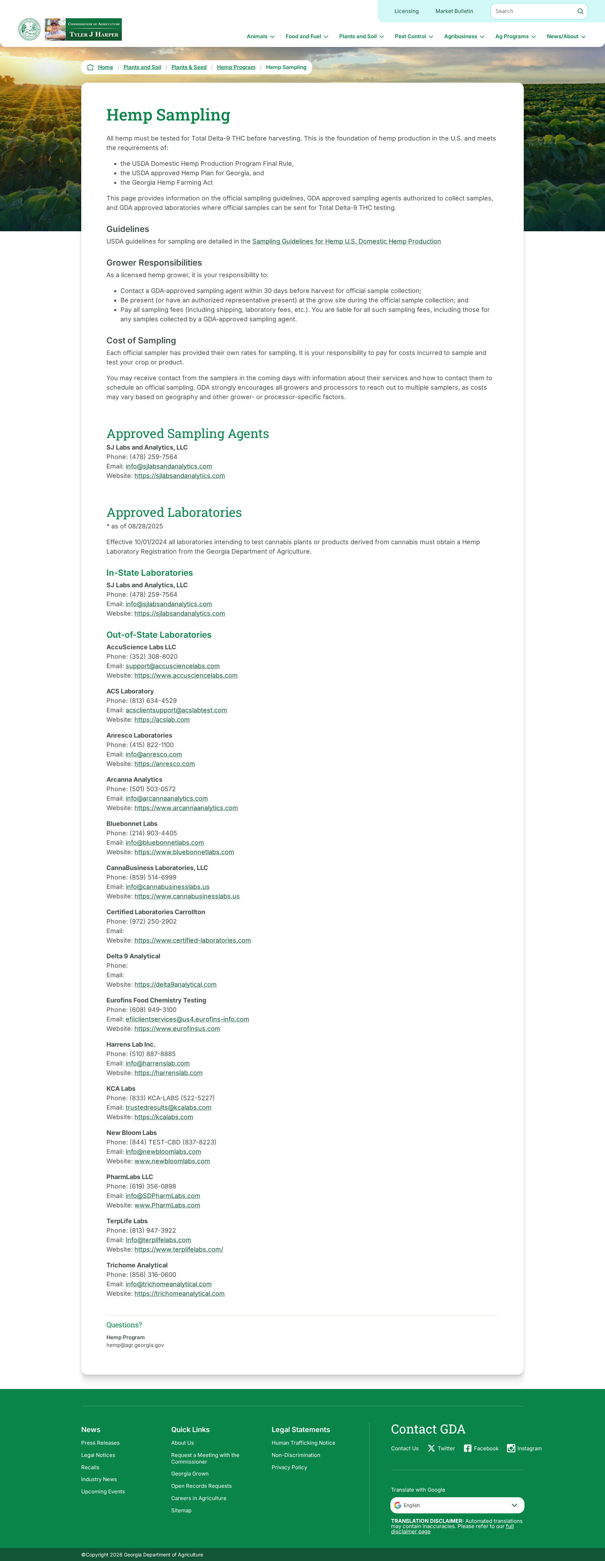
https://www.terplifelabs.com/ (178, 1249)
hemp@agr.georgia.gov (135, 1345)
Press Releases (100, 1442)
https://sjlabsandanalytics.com (179, 475)
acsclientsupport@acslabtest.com (176, 710)
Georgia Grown (190, 1473)
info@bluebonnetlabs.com (165, 842)
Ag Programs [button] (512, 36)
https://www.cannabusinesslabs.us (187, 896)
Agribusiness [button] (460, 36)
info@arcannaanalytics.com (167, 798)
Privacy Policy (289, 1467)
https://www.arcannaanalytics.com (186, 808)
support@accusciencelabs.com (173, 666)
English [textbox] (412, 1505)
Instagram (529, 1448)
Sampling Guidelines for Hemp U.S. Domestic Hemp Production (346, 241)
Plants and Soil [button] (358, 36)
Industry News (99, 1479)
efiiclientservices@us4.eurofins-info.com (187, 1019)
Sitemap (181, 1510)
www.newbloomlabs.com (172, 1161)
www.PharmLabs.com (167, 1205)
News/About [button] (562, 36)
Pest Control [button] (410, 36)
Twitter (446, 1448)
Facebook (486, 1448)
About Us (182, 1442)
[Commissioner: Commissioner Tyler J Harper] (83, 29)
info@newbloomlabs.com (163, 1151)
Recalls (90, 1467)
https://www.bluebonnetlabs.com (184, 852)
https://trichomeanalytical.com (179, 1293)
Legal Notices (98, 1455)
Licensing (407, 11)
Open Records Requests (201, 1486)
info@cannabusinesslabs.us (168, 886)
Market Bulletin (454, 11)
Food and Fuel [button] (303, 36)
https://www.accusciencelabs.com (186, 675)
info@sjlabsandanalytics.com (169, 466)
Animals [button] (257, 36)
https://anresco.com (164, 763)
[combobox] (457, 1505)
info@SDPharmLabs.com (163, 1195)
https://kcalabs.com (163, 1117)
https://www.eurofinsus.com (177, 1028)
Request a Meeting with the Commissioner (205, 1458)
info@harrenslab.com (158, 1063)
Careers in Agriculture (199, 1498)
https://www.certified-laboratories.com (192, 940)
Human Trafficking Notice (303, 1442)
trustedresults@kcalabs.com (168, 1107)
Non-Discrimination (296, 1455)
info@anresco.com (154, 754)
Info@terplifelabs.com (158, 1240)
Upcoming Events (103, 1491)
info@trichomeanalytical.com (169, 1284)
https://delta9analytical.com (175, 984)
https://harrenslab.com (168, 1072)
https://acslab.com (162, 719)
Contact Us (405, 1448)
